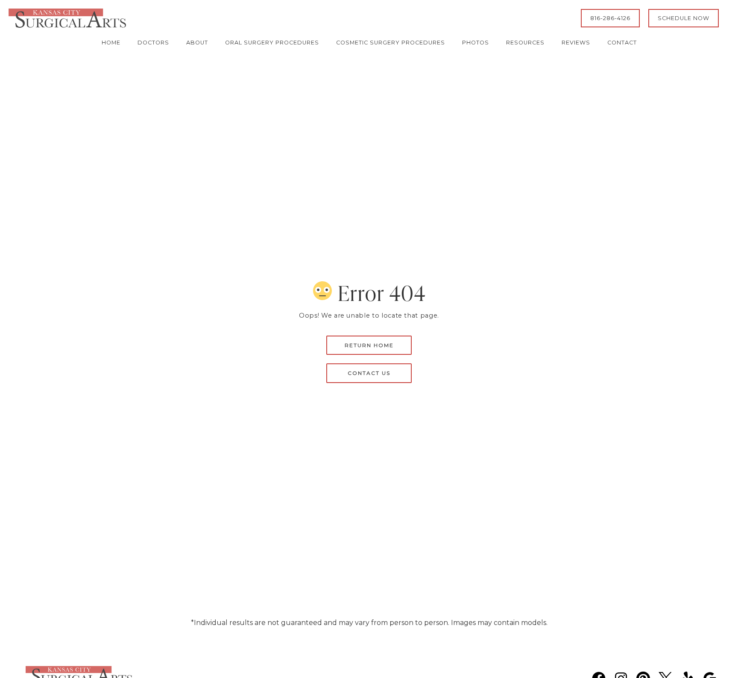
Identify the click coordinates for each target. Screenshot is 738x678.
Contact (622, 42)
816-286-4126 (610, 18)
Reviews (576, 42)
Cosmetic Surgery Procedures (390, 42)
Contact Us (369, 373)
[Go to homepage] (284, 18)
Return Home (369, 345)
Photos (475, 42)
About (197, 42)
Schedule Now (683, 18)
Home (111, 42)
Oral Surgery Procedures (272, 42)
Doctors (153, 42)
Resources (525, 42)
